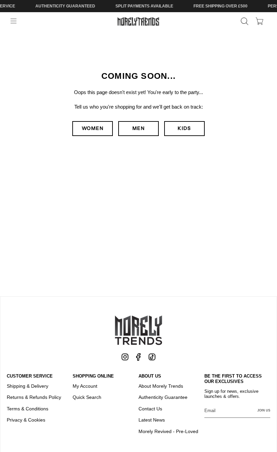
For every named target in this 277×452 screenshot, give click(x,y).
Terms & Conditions (27, 408)
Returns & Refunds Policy (34, 397)
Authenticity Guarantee (162, 397)
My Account (85, 386)
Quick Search (87, 397)
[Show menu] (13, 21)
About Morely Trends (160, 386)
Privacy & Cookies (26, 420)
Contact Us (150, 408)
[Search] (244, 21)
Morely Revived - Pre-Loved (168, 431)
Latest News (151, 420)
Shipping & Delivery (27, 386)
